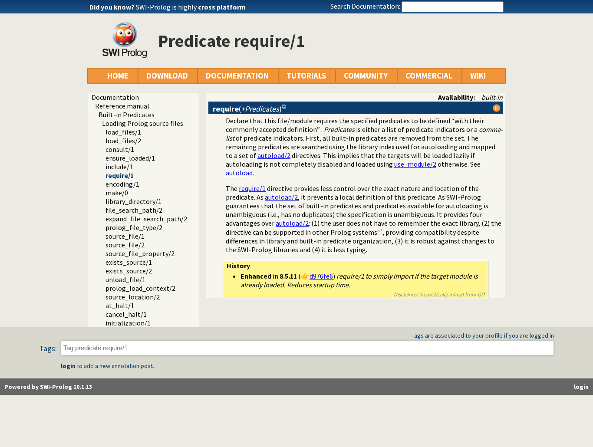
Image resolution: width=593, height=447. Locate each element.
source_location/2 (132, 297)
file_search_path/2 (133, 210)
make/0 (116, 192)
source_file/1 (125, 236)
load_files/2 (123, 140)
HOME (117, 76)
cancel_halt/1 (126, 314)
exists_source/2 (128, 270)
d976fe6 (321, 276)
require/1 (119, 175)
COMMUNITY (366, 76)
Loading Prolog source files (142, 123)
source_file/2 (125, 244)
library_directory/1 (133, 201)
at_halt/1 (119, 305)
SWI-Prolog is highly (191, 7)
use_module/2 (415, 164)
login (68, 366)
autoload (239, 172)
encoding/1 (122, 184)
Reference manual (122, 106)
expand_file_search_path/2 (146, 218)
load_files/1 (123, 132)
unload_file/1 (125, 279)
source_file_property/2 (140, 253)
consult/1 (119, 149)
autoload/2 (273, 155)
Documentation (115, 97)
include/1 (119, 166)
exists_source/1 (128, 262)
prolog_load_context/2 (140, 288)
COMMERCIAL (428, 76)
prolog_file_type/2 (133, 227)
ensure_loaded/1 (130, 158)
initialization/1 (128, 323)
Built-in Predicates (127, 114)
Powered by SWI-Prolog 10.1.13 (48, 387)
